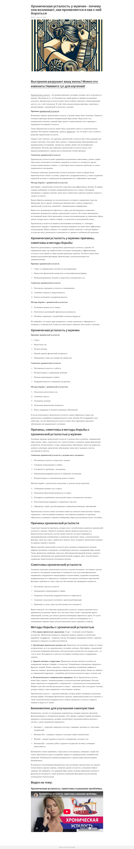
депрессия (71, 131)
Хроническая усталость (40, 95)
